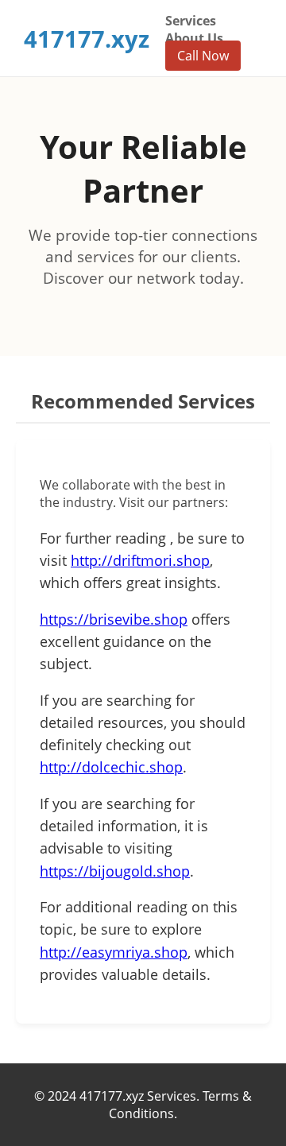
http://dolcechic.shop (111, 766)
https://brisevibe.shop (113, 619)
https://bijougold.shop (115, 871)
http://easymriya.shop (113, 952)
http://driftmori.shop (140, 560)
